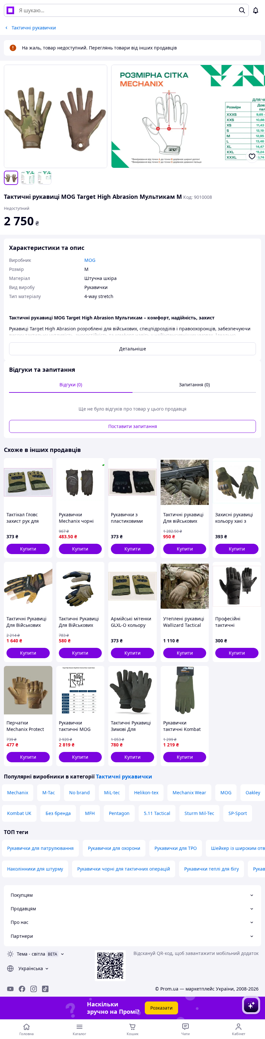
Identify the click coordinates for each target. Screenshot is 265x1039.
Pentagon (119, 813)
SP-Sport (237, 813)
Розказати (161, 1008)
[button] (28, 549)
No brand (79, 792)
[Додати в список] (252, 156)
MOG (225, 792)
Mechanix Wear (189, 792)
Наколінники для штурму (35, 869)
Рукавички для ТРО (175, 848)
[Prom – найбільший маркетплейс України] (10, 10)
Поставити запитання (132, 426)
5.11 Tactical (157, 813)
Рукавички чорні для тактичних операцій (123, 869)
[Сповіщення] (255, 10)
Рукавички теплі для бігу (211, 869)
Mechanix (17, 792)
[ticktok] (45, 989)
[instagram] (33, 989)
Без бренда (58, 813)
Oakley (253, 792)
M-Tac (48, 792)
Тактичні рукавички (124, 776)
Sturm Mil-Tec (199, 813)
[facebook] (22, 989)
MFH (90, 813)
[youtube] (10, 989)
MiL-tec (112, 792)
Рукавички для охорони (114, 848)
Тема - (31, 954)
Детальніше (132, 349)
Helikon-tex (146, 792)
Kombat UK (19, 813)
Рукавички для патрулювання (40, 848)
